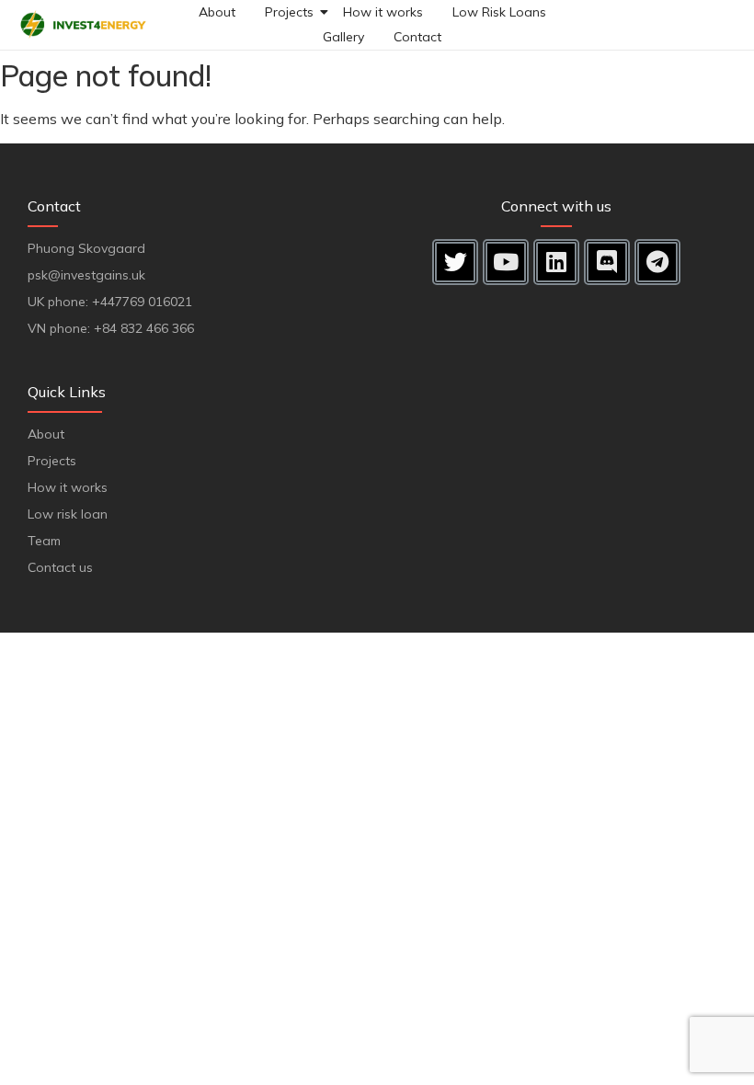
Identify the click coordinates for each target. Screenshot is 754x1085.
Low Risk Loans (499, 12)
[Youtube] (506, 262)
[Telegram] (657, 262)
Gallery (343, 37)
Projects (289, 12)
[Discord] (607, 262)
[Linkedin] (556, 262)
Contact (417, 37)
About (217, 12)
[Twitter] (455, 262)
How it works (383, 12)
